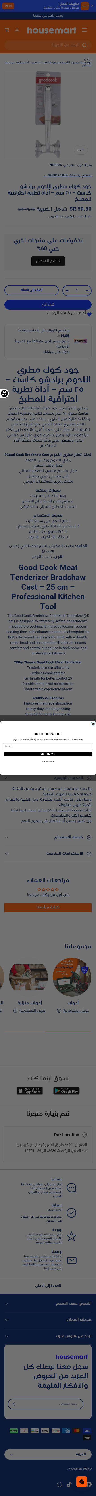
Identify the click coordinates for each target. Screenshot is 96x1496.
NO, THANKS (48, 761)
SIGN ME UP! (48, 754)
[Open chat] (81, 1481)
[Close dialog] (93, 724)
